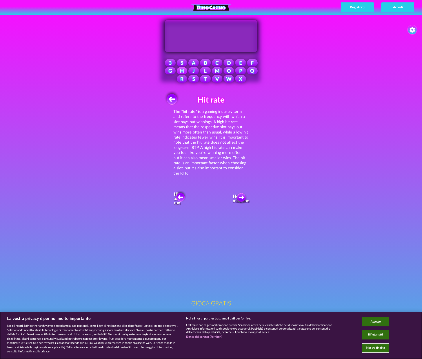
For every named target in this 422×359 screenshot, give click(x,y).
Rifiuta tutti (375, 334)
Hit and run (177, 199)
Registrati (357, 7)
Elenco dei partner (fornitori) (204, 337)
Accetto (376, 321)
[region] (211, 335)
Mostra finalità (375, 347)
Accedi (398, 7)
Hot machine (242, 198)
